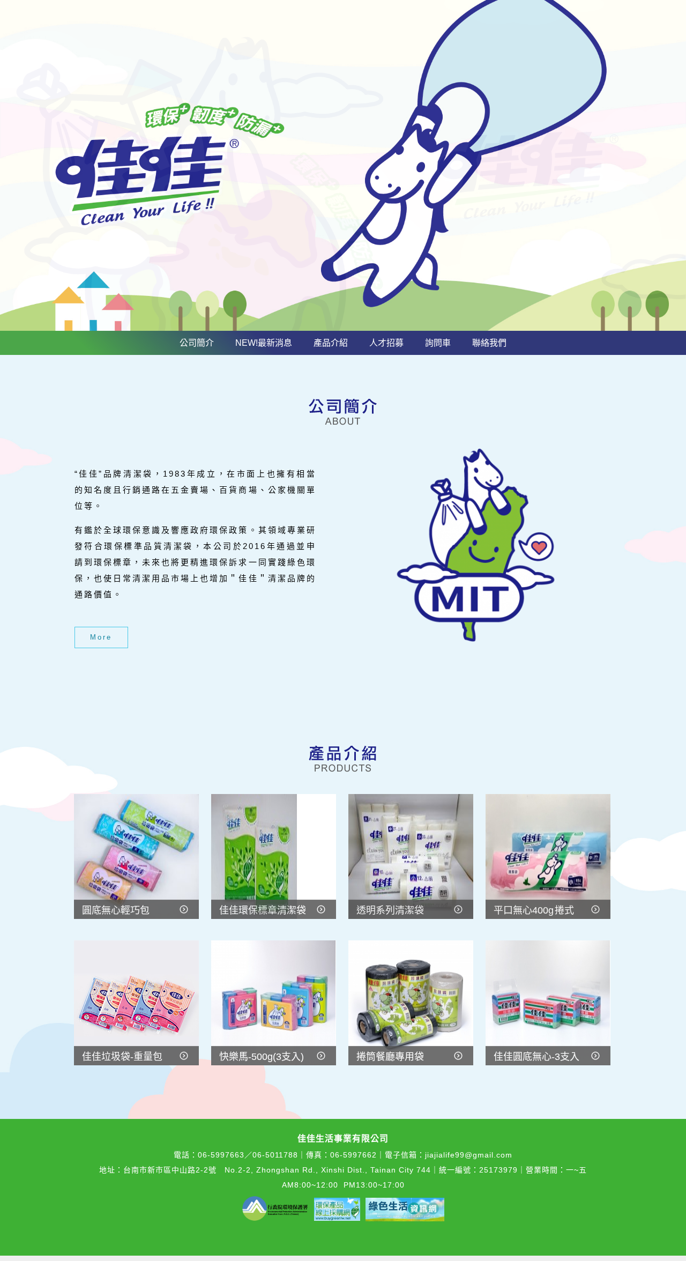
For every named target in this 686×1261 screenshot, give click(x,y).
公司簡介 (197, 342)
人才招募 (386, 342)
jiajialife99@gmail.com (468, 1155)
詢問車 (438, 342)
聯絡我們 (489, 342)
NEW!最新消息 (263, 342)
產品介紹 (331, 342)
